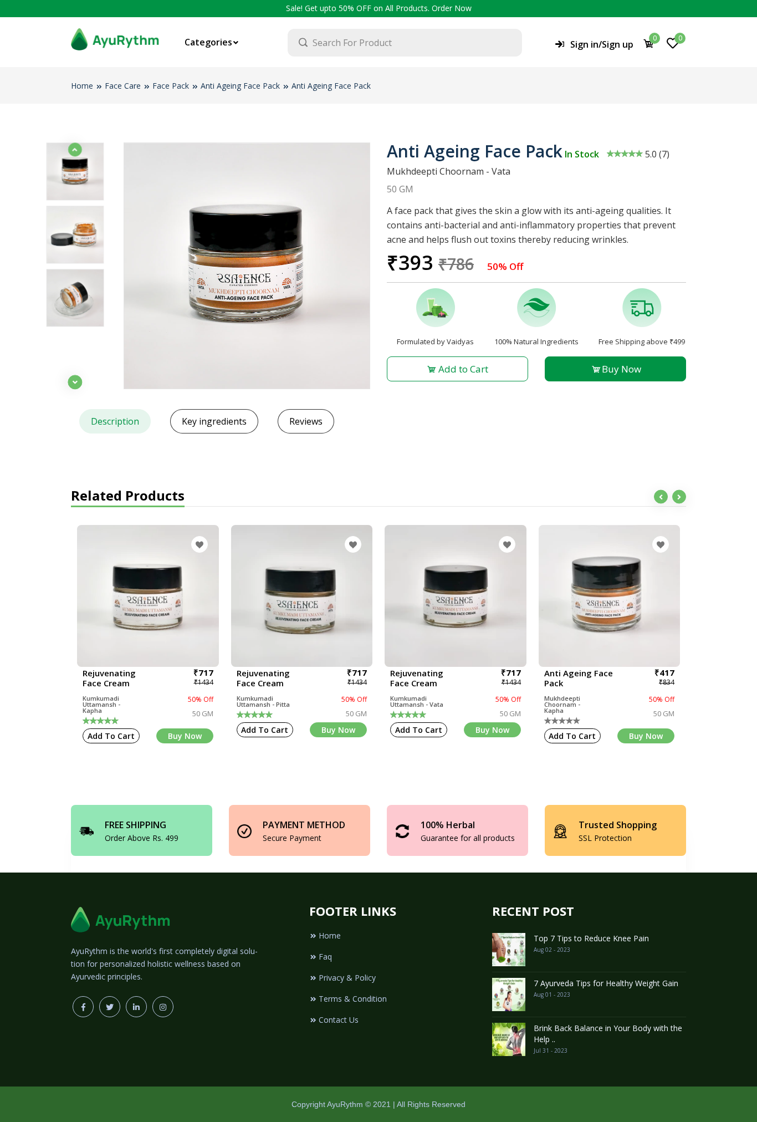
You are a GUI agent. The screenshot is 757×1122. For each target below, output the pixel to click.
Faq (325, 956)
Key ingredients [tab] (214, 421)
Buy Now (621, 369)
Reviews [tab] (306, 421)
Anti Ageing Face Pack (240, 85)
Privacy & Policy (347, 977)
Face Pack (170, 85)
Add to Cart (462, 369)
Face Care (123, 85)
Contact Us (339, 1019)
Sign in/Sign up (601, 44)
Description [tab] (115, 421)
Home (82, 85)
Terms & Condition (353, 998)
